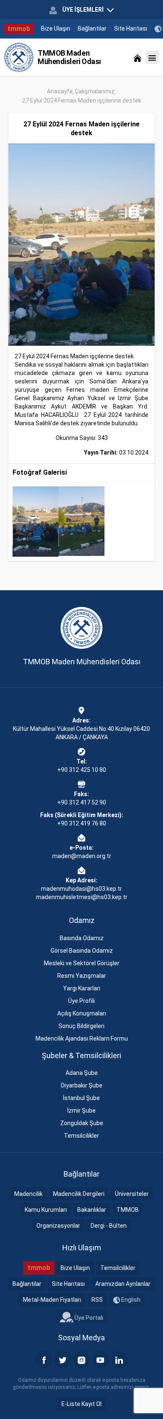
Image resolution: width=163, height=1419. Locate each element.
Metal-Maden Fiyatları (52, 1299)
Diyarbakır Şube (81, 1085)
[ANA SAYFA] (137, 57)
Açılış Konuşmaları (81, 1013)
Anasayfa (60, 91)
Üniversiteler (132, 1193)
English (130, 1299)
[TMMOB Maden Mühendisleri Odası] (18, 57)
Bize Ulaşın (55, 28)
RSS (97, 1299)
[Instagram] (81, 1359)
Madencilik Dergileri (78, 1193)
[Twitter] (62, 1359)
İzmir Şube (81, 1110)
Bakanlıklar (91, 1209)
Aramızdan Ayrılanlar (122, 1283)
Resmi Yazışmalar (81, 975)
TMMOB (128, 1209)
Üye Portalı (88, 1317)
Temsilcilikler (81, 1135)
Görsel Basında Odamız (82, 950)
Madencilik (28, 1193)
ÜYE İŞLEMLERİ (83, 9)
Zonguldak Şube (81, 1123)
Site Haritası (130, 28)
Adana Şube (82, 1072)
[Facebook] (44, 1359)
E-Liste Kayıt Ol (81, 1404)
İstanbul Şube (81, 1098)
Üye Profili (81, 1000)
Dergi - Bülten (109, 1225)
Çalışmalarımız (95, 91)
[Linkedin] (119, 1359)
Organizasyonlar (58, 1225)
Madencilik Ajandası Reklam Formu (82, 1038)
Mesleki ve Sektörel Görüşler (82, 963)
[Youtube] (100, 1359)
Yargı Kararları (81, 988)
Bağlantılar (92, 28)
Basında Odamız (82, 938)
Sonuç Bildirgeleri (81, 1026)
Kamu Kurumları (46, 1209)
